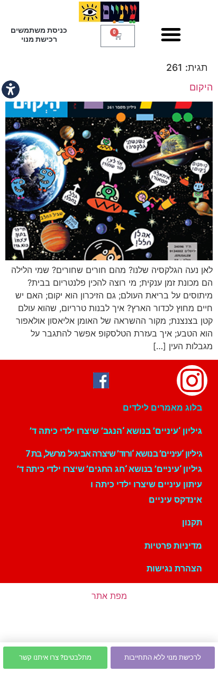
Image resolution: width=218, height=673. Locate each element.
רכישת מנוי (39, 39)
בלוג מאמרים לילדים (162, 408)
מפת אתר (109, 595)
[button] (171, 34)
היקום (201, 87)
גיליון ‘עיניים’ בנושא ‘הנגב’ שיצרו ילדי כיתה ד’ (116, 431)
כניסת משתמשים (39, 30)
